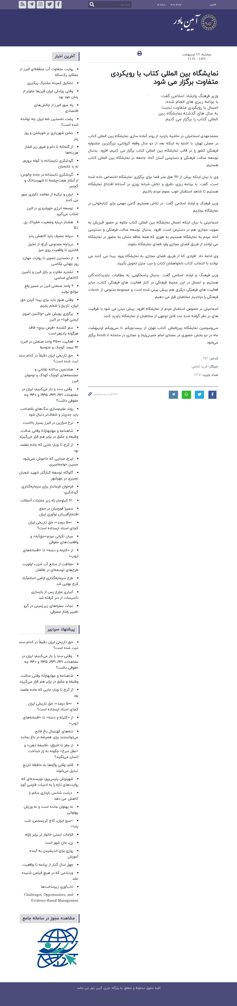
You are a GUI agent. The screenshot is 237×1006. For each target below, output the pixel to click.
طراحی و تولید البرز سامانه (118, 998)
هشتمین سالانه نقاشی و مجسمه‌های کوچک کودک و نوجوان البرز (51, 375)
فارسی (213, 4)
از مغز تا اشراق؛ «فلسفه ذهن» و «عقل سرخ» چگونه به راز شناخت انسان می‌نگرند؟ (51, 751)
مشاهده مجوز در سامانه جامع (49, 918)
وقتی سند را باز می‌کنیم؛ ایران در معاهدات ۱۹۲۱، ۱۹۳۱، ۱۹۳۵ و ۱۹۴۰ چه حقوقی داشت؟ (50, 395)
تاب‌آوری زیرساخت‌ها (57, 886)
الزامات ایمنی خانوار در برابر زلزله (49, 834)
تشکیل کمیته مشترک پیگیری (49, 83)
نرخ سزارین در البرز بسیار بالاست (48, 422)
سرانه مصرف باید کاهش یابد (50, 236)
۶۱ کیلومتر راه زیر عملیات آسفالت (46, 500)
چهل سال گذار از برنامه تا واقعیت (47, 864)
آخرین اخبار (65, 56)
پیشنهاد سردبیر (61, 629)
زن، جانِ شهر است (59, 842)
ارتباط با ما (176, 4)
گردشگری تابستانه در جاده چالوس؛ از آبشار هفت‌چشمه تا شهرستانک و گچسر (49, 180)
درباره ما (161, 4)
